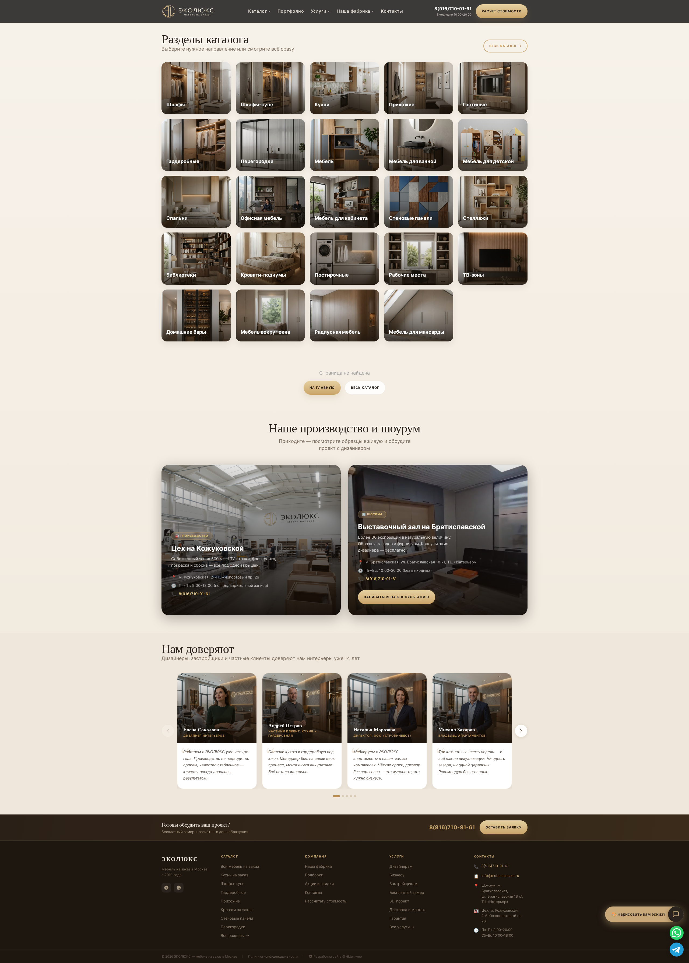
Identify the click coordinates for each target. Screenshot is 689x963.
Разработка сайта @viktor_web (338, 956)
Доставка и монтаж (407, 909)
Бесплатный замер (406, 892)
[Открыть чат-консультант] (676, 914)
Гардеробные (233, 892)
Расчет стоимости (502, 11)
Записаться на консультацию (396, 597)
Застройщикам (403, 883)
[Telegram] (166, 888)
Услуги (318, 11)
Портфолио (290, 11)
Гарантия (397, 918)
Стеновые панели (237, 918)
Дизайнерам (401, 866)
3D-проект (399, 901)
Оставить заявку (504, 827)
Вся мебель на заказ (240, 866)
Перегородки (233, 927)
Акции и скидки (319, 883)
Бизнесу (397, 875)
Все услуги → (401, 927)
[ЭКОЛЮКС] (189, 11)
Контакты (392, 11)
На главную (322, 388)
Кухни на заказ (234, 875)
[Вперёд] (521, 730)
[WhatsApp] (179, 888)
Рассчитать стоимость (325, 901)
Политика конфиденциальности (273, 956)
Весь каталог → (505, 46)
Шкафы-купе (232, 883)
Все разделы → (235, 935)
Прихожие (230, 901)
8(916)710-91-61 (453, 8)
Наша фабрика (353, 11)
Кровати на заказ (236, 909)
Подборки (314, 875)
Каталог (257, 11)
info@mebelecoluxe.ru (500, 875)
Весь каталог (365, 388)
